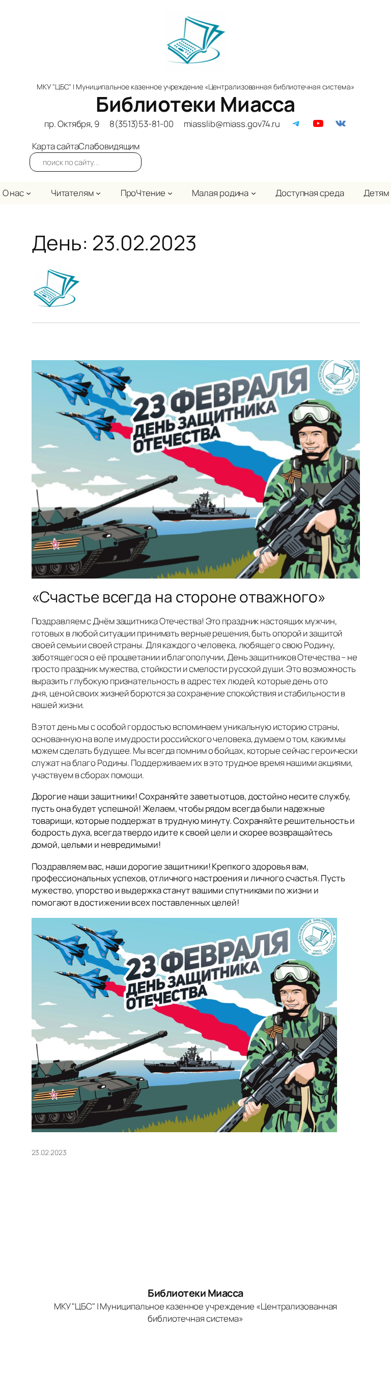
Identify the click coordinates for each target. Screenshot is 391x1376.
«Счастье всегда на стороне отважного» (179, 596)
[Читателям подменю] (98, 193)
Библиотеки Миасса (195, 104)
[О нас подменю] (28, 193)
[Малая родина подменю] (253, 193)
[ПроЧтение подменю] (170, 193)
